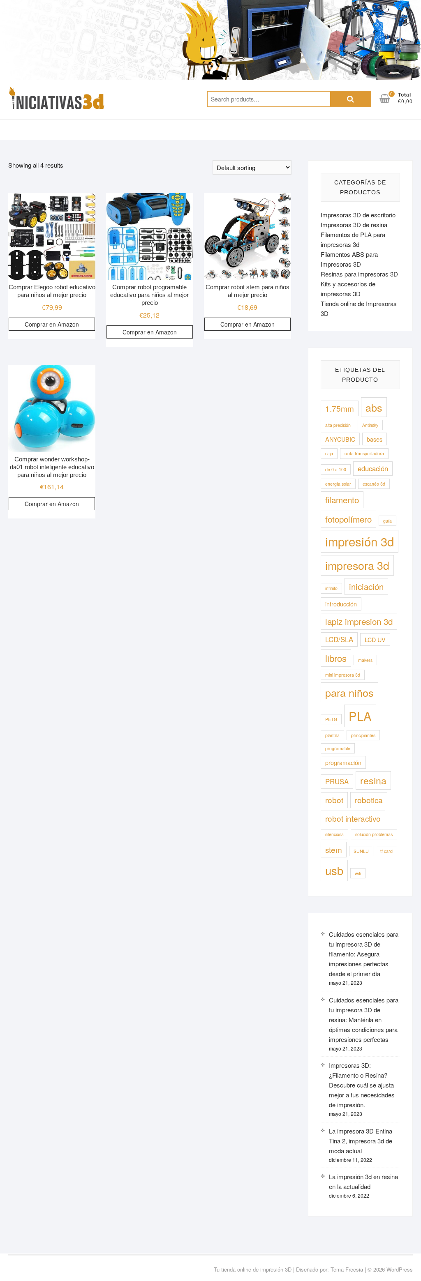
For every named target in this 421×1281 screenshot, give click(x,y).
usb (334, 870)
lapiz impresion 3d (359, 621)
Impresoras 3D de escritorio (358, 214)
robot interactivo (353, 818)
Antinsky (370, 425)
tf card (386, 851)
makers (365, 660)
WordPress (399, 1269)
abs (373, 407)
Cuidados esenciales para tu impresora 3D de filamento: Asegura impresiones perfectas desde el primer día (363, 954)
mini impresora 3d (342, 675)
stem (333, 849)
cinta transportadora (364, 453)
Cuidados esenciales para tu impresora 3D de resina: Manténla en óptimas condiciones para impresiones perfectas (363, 1019)
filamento (342, 499)
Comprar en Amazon (52, 324)
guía (387, 521)
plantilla (332, 735)
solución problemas (374, 834)
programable (337, 748)
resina (373, 780)
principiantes (363, 735)
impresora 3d (357, 565)
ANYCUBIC (340, 439)
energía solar (338, 484)
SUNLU (361, 851)
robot (334, 799)
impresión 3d (359, 541)
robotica (369, 799)
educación (373, 468)
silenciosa (334, 834)
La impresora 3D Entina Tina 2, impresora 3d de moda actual (360, 1141)
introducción (341, 603)
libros (336, 658)
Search (350, 99)
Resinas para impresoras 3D (359, 274)
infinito (331, 588)
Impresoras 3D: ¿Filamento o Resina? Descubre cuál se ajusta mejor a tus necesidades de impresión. (362, 1085)
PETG (331, 719)
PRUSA (337, 781)
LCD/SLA (339, 639)
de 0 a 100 (335, 469)
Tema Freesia (347, 1269)
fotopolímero (348, 519)
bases (374, 439)
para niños (349, 692)
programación (343, 762)
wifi (358, 873)
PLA (360, 715)
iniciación (366, 586)
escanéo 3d (374, 484)
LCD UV (375, 639)
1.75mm (339, 408)
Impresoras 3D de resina (354, 224)
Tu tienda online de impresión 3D (252, 1269)
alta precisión (338, 425)
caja (329, 453)
